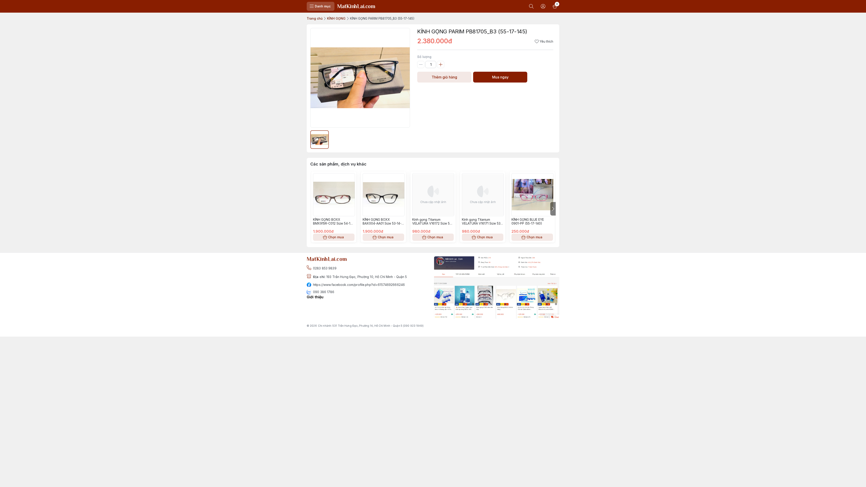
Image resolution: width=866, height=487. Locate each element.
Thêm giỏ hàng (444, 77)
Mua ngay (500, 77)
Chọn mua (336, 237)
